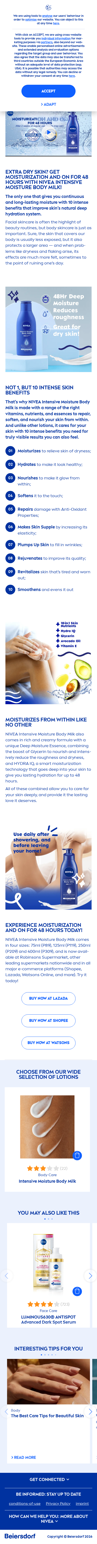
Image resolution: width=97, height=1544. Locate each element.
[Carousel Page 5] (55, 1354)
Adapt (50, 104)
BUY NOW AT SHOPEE (48, 1020)
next (90, 1276)
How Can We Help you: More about (48, 1519)
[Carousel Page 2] (48, 1219)
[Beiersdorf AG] (20, 1536)
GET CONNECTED (48, 1479)
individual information (56, 38)
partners (47, 42)
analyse (47, 16)
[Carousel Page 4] (52, 1354)
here (56, 23)
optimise (31, 19)
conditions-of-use (24, 1503)
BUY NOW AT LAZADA (48, 998)
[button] (77, 1155)
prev (6, 1276)
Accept (48, 91)
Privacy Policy (58, 1503)
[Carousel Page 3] (52, 1219)
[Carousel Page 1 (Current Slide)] (45, 1219)
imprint (82, 1503)
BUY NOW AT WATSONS (48, 1043)
